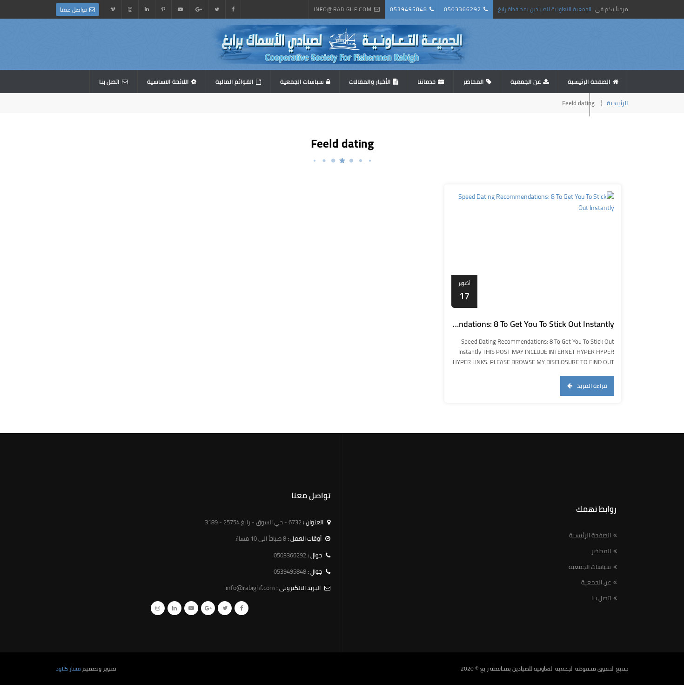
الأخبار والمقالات (370, 81)
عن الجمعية (525, 81)
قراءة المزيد (592, 385)
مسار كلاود (68, 668)
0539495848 (408, 9)
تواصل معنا (73, 9)
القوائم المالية (234, 81)
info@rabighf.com (343, 9)
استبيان (609, 104)
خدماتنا (426, 81)
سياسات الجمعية (302, 81)
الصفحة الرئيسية (589, 81)
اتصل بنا (109, 81)
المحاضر (473, 81)
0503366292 (462, 9)
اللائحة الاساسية (168, 81)
